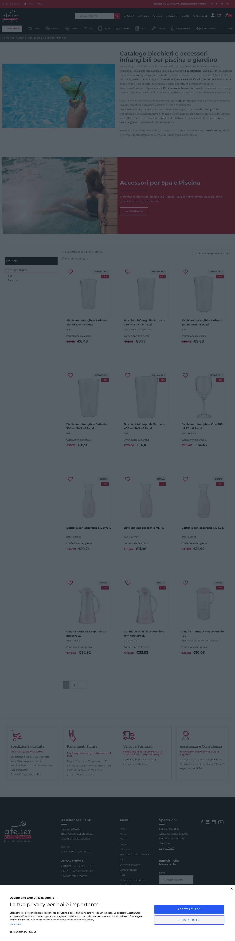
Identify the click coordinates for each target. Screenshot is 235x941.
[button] (80, 932)
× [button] (231, 889)
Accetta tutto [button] (189, 909)
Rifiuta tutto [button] (189, 920)
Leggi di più (15, 924)
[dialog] (117, 913)
